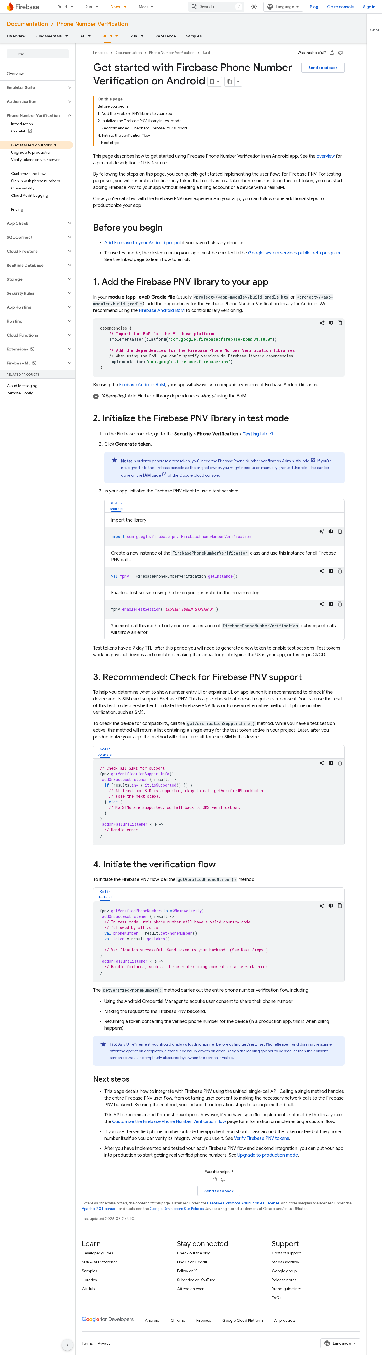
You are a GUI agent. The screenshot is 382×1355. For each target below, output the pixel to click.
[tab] (116, 505)
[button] (33, 87)
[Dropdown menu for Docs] (127, 6)
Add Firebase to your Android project (142, 243)
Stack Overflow (285, 1261)
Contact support (286, 1252)
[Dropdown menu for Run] (98, 6)
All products (284, 1320)
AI (82, 36)
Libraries (89, 1279)
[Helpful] (332, 53)
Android (152, 1320)
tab (255, 434)
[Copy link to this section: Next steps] (135, 1079)
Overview (16, 36)
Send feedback (323, 67)
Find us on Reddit (192, 1261)
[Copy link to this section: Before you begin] (168, 228)
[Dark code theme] (331, 322)
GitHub (88, 1288)
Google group (284, 1270)
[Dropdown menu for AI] (91, 36)
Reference (165, 36)
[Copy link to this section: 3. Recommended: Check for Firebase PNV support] (307, 677)
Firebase (100, 52)
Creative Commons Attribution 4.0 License (243, 1203)
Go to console (340, 6)
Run (88, 6)
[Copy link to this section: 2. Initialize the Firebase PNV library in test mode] (294, 419)
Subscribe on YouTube (196, 1279)
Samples (194, 36)
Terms (87, 1343)
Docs (115, 6)
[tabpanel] (224, 576)
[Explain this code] (322, 322)
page (152, 475)
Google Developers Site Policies (177, 1208)
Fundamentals (49, 36)
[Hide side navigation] (67, 1345)
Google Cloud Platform (242, 1320)
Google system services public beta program (294, 253)
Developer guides (97, 1252)
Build (62, 6)
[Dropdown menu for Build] (73, 6)
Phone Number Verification (92, 24)
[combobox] (216, 7)
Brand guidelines (286, 1288)
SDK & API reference (100, 1261)
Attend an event (191, 1288)
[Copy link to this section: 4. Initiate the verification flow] (221, 865)
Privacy (104, 1343)
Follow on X (187, 1270)
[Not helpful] (340, 53)
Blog (314, 6)
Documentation (27, 24)
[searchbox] (38, 53)
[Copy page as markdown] (230, 81)
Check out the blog (194, 1252)
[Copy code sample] (340, 322)
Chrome (178, 1320)
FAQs (276, 1297)
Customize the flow (169, 1121)
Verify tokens (261, 1138)
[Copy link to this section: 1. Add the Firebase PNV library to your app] (274, 282)
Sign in (369, 6)
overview (326, 156)
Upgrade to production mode (267, 1155)
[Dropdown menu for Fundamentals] (68, 36)
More (144, 6)
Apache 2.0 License (98, 1208)
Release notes (284, 1279)
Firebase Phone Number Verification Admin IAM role (263, 460)
